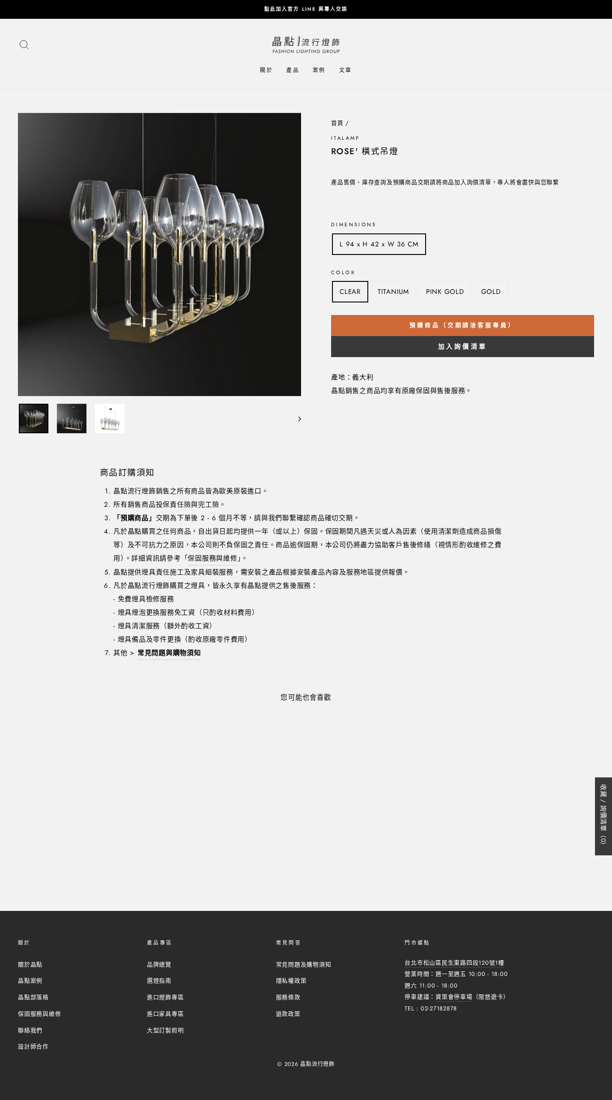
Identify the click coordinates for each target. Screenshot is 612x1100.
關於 (266, 70)
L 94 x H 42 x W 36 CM (379, 244)
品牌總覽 (159, 964)
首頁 (337, 123)
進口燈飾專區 (165, 997)
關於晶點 (30, 964)
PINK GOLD (445, 292)
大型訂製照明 (165, 1030)
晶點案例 (30, 980)
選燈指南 (159, 980)
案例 (319, 70)
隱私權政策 (291, 980)
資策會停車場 (454, 996)
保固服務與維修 (212, 558)
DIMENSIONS (354, 224)
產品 (292, 70)
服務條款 (288, 997)
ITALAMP (345, 138)
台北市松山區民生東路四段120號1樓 (454, 962)
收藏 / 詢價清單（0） (603, 816)
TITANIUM (393, 292)
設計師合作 (33, 1046)
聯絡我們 (30, 1030)
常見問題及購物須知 (304, 964)
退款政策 (288, 1013)
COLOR (343, 272)
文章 (345, 70)
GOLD (491, 292)
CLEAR (350, 292)
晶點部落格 (33, 997)
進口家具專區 (165, 1013)
